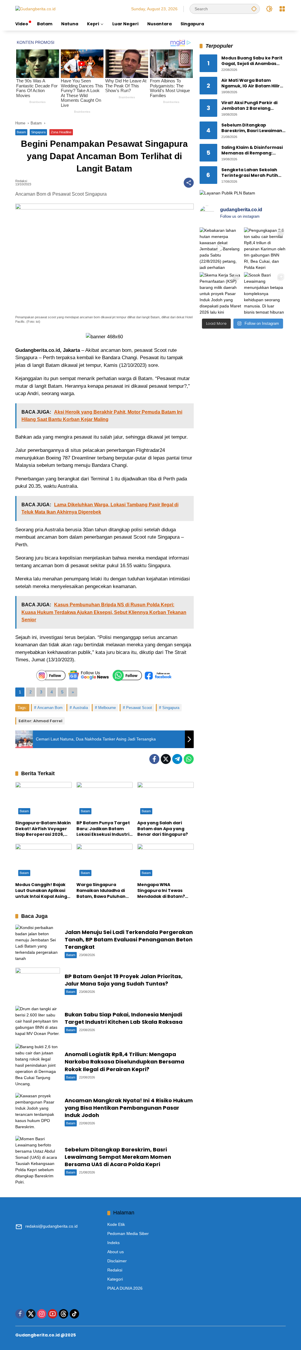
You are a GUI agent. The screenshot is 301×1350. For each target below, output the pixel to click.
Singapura (38, 132)
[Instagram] (41, 1314)
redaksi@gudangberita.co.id (51, 1226)
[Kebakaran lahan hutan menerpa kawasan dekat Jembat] (220, 248)
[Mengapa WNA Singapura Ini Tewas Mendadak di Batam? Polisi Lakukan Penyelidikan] (165, 861)
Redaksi (21, 181)
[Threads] (63, 1314)
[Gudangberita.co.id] (35, 8)
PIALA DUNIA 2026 (125, 1288)
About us (115, 1251)
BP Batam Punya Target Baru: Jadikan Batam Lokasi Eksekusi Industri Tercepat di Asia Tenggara (103, 829)
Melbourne (107, 707)
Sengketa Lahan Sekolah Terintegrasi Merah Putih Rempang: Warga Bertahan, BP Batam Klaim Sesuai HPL (252, 173)
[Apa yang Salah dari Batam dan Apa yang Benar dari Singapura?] (165, 799)
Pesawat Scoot (139, 707)
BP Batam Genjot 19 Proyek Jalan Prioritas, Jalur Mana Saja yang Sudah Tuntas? (124, 980)
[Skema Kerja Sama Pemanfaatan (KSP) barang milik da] (220, 293)
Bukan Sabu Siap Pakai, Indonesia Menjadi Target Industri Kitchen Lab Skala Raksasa (124, 1018)
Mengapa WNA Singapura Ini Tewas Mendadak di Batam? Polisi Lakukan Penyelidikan (161, 890)
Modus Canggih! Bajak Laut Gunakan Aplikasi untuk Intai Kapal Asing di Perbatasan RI (41, 890)
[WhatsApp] (189, 759)
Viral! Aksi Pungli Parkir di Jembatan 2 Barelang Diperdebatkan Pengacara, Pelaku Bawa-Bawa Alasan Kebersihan (252, 105)
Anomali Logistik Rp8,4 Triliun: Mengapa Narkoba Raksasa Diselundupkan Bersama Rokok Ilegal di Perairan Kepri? (124, 1062)
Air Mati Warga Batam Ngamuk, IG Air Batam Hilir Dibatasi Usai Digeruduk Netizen (250, 83)
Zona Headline (61, 132)
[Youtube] (52, 1314)
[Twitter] (166, 759)
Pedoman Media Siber (128, 1233)
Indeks (113, 1242)
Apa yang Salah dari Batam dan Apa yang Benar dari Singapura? (162, 828)
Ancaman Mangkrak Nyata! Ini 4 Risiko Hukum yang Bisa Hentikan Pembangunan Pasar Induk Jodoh (129, 1108)
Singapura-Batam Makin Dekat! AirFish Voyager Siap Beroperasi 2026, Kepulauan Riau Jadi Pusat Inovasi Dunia (43, 829)
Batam (21, 132)
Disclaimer (117, 1261)
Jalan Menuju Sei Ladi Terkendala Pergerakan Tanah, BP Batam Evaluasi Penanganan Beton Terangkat (129, 939)
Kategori (115, 1279)
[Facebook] (154, 759)
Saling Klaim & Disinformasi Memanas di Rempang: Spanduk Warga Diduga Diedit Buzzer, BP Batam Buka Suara (252, 150)
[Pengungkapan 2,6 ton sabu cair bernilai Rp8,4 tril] (265, 248)
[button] (254, 9)
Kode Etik (116, 1224)
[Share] (189, 183)
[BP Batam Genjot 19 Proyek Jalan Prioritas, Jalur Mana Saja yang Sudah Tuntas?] (37, 984)
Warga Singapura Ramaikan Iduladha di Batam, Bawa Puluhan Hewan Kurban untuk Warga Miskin (101, 890)
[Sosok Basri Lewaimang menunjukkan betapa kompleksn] (265, 293)
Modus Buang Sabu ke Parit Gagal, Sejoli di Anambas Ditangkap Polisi (251, 61)
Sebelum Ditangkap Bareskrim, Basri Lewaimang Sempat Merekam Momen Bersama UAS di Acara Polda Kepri (118, 1157)
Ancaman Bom (50, 707)
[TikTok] (74, 1314)
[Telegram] (177, 759)
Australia (80, 707)
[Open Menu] (282, 8)
